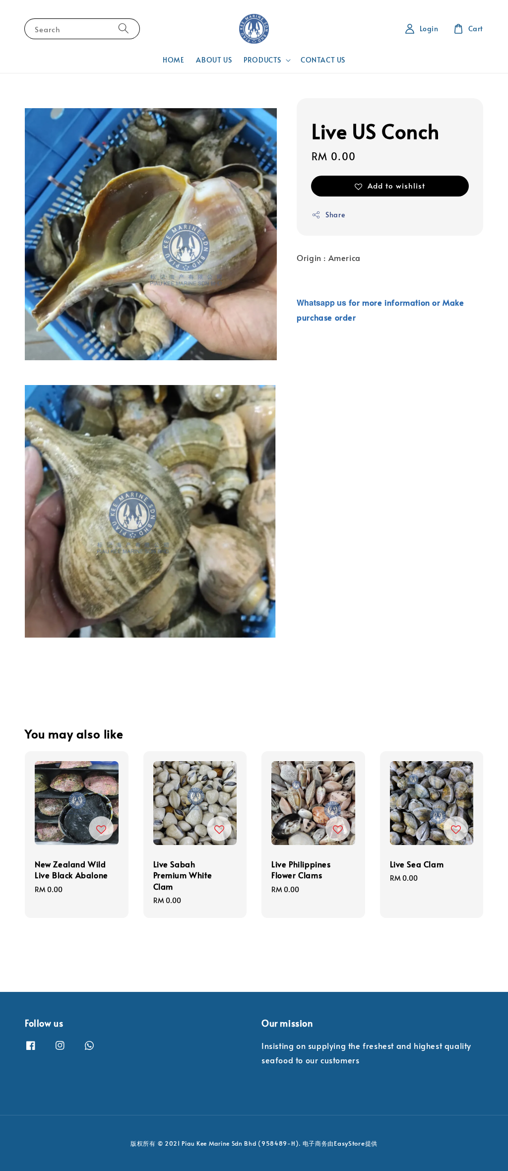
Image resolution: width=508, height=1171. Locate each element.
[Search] (123, 28)
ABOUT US (214, 60)
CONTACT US (323, 60)
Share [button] (335, 214)
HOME (173, 60)
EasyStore (349, 1143)
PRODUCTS (262, 60)
